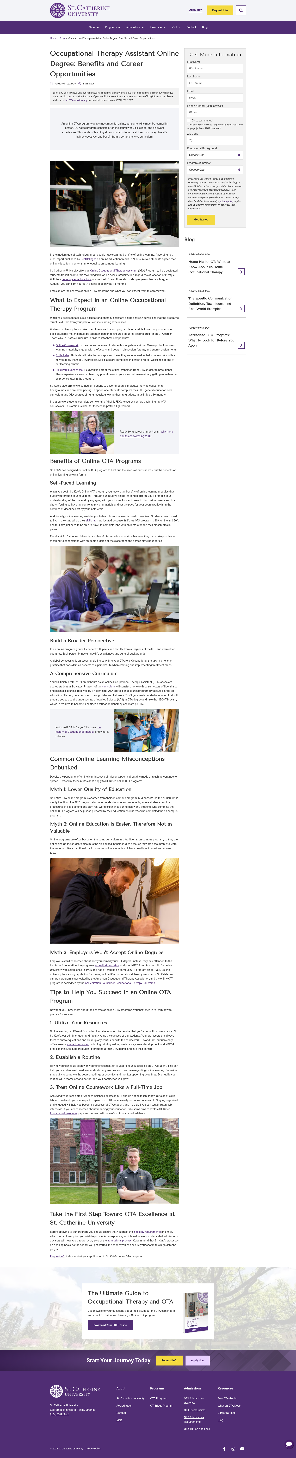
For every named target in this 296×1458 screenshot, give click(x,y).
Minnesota (69, 1409)
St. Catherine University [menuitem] (130, 1398)
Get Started (201, 219)
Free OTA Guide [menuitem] (227, 1398)
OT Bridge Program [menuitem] (161, 1405)
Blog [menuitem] (205, 27)
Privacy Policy (93, 1448)
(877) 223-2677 (59, 1414)
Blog (62, 38)
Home (53, 38)
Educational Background (202, 148)
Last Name (193, 76)
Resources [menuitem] (156, 27)
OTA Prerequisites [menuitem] (194, 1410)
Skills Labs (62, 355)
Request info (57, 1256)
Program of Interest (199, 163)
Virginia (90, 1409)
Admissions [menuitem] (133, 27)
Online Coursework (67, 345)
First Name (193, 62)
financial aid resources (63, 1113)
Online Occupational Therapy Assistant (113, 270)
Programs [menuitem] (111, 27)
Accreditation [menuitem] (124, 1405)
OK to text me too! (202, 120)
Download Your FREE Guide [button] (110, 1325)
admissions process (119, 1240)
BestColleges (88, 259)
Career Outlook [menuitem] (227, 1412)
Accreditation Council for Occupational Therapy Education (120, 983)
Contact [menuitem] (191, 27)
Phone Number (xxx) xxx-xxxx (205, 106)
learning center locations (76, 279)
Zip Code (192, 133)
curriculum (108, 686)
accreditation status (107, 965)
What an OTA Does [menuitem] (229, 1405)
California (56, 1409)
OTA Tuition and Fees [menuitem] (197, 1429)
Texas (80, 1409)
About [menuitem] (92, 27)
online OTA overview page (75, 100)
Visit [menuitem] (174, 27)
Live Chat (289, 1444)
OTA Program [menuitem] (158, 1398)
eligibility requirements (147, 1231)
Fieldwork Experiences (69, 370)
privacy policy (226, 201)
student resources (78, 1044)
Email (190, 91)
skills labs (92, 520)
